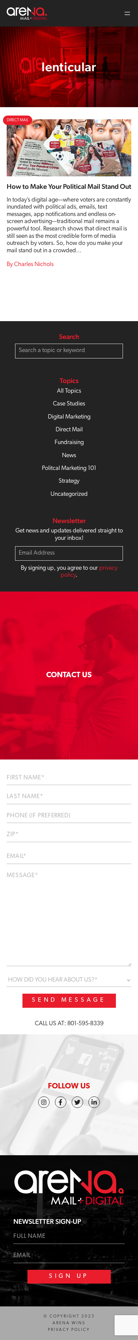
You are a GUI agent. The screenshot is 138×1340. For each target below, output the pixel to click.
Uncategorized (69, 494)
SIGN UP (69, 1276)
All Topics (69, 391)
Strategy (69, 481)
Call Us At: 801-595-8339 (69, 1024)
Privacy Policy (69, 1330)
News (69, 456)
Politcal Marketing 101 (69, 469)
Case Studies (69, 404)
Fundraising (69, 443)
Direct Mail (69, 430)
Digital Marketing (69, 417)
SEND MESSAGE (69, 1000)
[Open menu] (127, 13)
